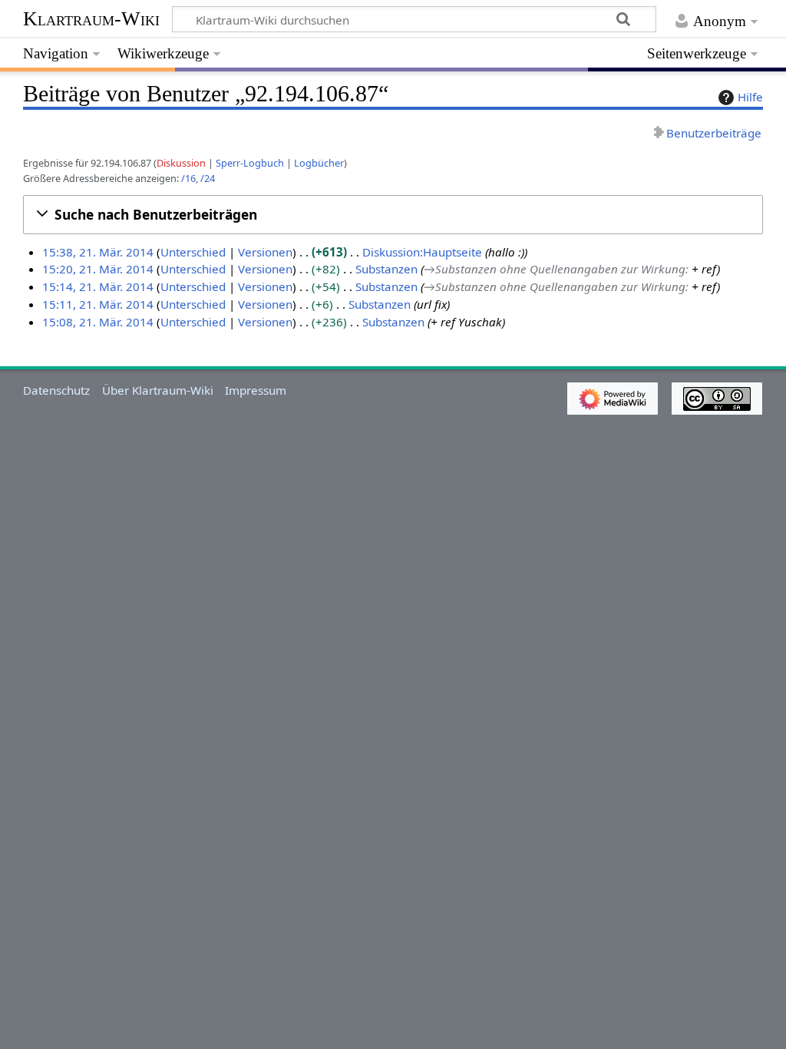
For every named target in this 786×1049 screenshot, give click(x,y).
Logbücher (319, 163)
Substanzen (386, 268)
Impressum (255, 390)
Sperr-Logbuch (250, 163)
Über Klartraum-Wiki (157, 390)
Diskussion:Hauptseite (422, 252)
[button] (392, 214)
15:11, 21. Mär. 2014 (98, 304)
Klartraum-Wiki (91, 19)
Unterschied (193, 252)
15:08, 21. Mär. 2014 (98, 321)
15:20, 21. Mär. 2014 (98, 268)
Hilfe (750, 96)
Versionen (265, 252)
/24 (207, 178)
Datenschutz (56, 390)
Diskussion (181, 163)
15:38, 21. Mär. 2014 (98, 252)
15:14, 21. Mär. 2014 (98, 286)
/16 (188, 178)
